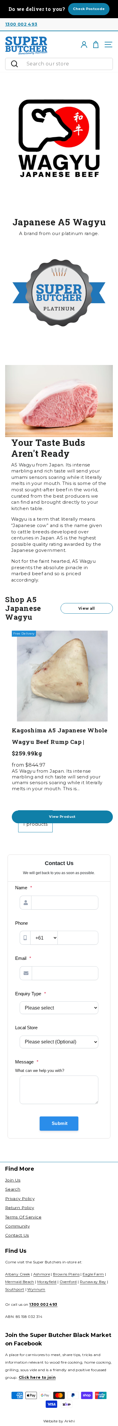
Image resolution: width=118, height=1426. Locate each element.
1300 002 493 (21, 24)
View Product (62, 816)
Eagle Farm (93, 1274)
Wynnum (36, 1289)
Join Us (13, 1180)
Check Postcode (89, 9)
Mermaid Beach (19, 1281)
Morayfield (47, 1281)
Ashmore (41, 1274)
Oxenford (68, 1281)
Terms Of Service (23, 1217)
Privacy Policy (19, 1198)
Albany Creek (17, 1274)
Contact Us (17, 1235)
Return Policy (19, 1207)
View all (86, 608)
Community (17, 1226)
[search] (68, 64)
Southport (14, 1289)
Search (12, 1189)
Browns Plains (66, 1274)
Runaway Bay (93, 1281)
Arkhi (69, 1421)
